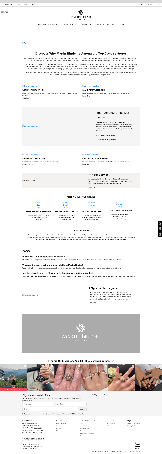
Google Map (38, 428)
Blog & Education (61, 423)
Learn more (92, 187)
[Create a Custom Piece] (91, 154)
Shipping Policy (85, 426)
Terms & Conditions (133, 423)
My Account (111, 423)
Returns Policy (84, 428)
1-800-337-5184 (37, 432)
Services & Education (105, 24)
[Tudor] (25, 43)
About (123, 24)
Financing (59, 431)
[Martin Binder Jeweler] (81, 14)
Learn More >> (87, 96)
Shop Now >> (26, 98)
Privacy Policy (131, 426)
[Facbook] (56, 414)
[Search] (132, 4)
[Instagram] (47, 414)
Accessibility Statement (87, 433)
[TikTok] (73, 414)
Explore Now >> (27, 164)
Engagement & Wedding (47, 24)
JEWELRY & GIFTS (69, 24)
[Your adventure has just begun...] (31, 126)
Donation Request (85, 435)
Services (82, 431)
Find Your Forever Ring (105, 135)
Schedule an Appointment (106, 139)
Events (58, 426)
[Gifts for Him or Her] (30, 86)
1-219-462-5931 (38, 430)
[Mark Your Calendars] (90, 86)
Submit (82, 409)
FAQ (81, 423)
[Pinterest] (66, 414)
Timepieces (86, 24)
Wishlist (109, 426)
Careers (59, 428)
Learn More (92, 303)
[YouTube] (82, 414)
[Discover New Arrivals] (31, 154)
